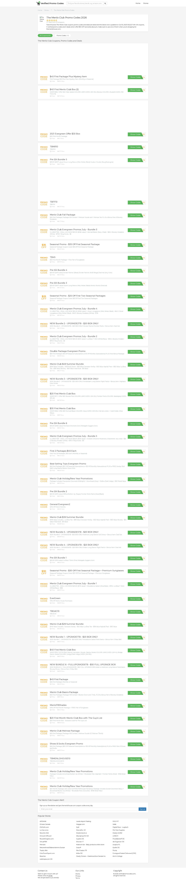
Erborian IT (80, 842)
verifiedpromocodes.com (127, 874)
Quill (77, 827)
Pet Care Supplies (119, 830)
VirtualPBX (43, 842)
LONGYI (115, 836)
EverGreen (55, 598)
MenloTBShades (58, 705)
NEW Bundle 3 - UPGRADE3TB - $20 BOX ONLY (74, 379)
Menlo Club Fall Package (62, 214)
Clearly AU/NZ (117, 833)
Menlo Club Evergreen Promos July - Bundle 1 (73, 583)
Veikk (114, 824)
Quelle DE (116, 847)
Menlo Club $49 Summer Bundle (67, 364)
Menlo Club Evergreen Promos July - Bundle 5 (73, 229)
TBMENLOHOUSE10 (60, 758)
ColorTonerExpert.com (47, 853)
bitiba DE (79, 853)
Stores (145, 3)
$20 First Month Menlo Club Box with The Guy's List (76, 718)
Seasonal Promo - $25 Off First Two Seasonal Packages (77, 296)
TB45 (52, 257)
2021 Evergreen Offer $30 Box (65, 133)
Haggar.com (80, 824)
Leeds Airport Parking (83, 821)
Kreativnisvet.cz (81, 833)
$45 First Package (59, 679)
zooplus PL (116, 844)
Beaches (43, 856)
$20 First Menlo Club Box (62, 393)
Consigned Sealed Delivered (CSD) (124, 853)
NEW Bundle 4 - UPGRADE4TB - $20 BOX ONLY (74, 545)
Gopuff (78, 847)
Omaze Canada (45, 824)
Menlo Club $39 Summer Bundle (67, 517)
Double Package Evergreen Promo (67, 351)
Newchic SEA (44, 833)
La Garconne (44, 830)
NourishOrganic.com (47, 839)
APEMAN (43, 821)
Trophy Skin (44, 850)
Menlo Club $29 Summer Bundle (67, 624)
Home (138, 3)
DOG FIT (116, 821)
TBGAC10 (54, 611)
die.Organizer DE (118, 842)
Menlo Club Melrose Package (65, 731)
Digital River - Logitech (120, 827)
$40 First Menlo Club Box (63, 649)
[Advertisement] (93, 59)
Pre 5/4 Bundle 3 (58, 283)
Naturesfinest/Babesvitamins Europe (52, 847)
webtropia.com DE (46, 859)
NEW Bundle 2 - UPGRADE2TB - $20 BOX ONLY (74, 323)
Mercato (42, 844)
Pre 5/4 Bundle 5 (58, 159)
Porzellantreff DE (118, 839)
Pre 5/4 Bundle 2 (58, 491)
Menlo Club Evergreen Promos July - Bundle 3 (73, 436)
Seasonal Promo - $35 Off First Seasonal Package (75, 244)
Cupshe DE (80, 839)
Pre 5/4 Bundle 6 (58, 423)
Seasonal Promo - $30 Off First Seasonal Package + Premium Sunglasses (87, 570)
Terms (78, 878)
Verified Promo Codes (52, 3)
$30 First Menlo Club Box (62, 408)
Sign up (142, 809)
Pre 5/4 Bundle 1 (58, 557)
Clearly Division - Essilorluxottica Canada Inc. (91, 856)
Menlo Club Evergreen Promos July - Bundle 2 (73, 336)
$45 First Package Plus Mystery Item (68, 76)
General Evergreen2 (60, 504)
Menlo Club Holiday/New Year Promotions (71, 478)
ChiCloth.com (44, 827)
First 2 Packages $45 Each (63, 451)
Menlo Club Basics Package (64, 692)
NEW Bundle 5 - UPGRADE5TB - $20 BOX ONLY (74, 532)
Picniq (115, 850)
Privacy (78, 876)
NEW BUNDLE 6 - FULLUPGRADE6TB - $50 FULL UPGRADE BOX (83, 664)
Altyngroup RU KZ (82, 836)
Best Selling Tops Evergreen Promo (68, 464)
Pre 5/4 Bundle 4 (58, 270)
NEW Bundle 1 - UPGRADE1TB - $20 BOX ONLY (74, 637)
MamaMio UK (81, 830)
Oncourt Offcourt (45, 836)
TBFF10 (53, 202)
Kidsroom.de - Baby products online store (90, 844)
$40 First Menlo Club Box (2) (64, 89)
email (50, 876)
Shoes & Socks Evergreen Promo (66, 743)
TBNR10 (54, 146)
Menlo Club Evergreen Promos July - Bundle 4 (73, 308)
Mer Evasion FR (81, 850)
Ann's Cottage (117, 856)
